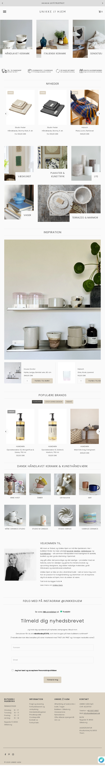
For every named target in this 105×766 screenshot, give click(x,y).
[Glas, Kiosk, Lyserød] (66, 372)
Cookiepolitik (34, 717)
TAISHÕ (69, 401)
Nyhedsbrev (59, 714)
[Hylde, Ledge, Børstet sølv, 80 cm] (12, 372)
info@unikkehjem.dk (92, 713)
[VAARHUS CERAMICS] (90, 515)
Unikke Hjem (58, 585)
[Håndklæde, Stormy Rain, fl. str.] (20, 107)
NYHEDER (52, 84)
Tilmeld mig (52, 680)
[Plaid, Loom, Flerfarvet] (85, 107)
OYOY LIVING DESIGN (53, 401)
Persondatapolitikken (47, 670)
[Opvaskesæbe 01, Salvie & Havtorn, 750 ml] (52, 426)
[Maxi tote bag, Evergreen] (85, 426)
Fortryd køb (34, 722)
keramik (70, 551)
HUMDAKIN (37, 401)
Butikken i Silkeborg (62, 709)
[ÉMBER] (40, 484)
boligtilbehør (45, 553)
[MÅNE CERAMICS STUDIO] (15, 515)
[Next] (102, 3)
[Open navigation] (20, 11)
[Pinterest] (9, 754)
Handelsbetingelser (37, 712)
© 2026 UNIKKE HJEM (12, 762)
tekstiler (77, 551)
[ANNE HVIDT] (15, 484)
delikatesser (86, 551)
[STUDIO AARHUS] (65, 515)
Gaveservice (59, 712)
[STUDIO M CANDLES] (40, 515)
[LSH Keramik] (65, 484)
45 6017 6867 (93, 710)
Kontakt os (33, 720)
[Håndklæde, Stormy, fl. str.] (52, 107)
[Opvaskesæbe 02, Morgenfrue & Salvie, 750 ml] (20, 426)
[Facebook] (5, 754)
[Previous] (2, 3)
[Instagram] (13, 754)
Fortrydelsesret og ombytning (37, 708)
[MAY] (90, 484)
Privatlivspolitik (35, 714)
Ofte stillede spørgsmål (64, 717)
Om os (57, 720)
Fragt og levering (36, 704)
